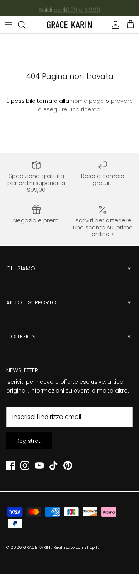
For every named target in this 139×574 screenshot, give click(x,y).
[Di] (25, 24)
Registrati (29, 441)
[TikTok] (53, 465)
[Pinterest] (67, 465)
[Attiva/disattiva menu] (8, 24)
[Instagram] (24, 465)
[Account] (113, 24)
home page (87, 101)
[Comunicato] (39, 465)
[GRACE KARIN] (69, 24)
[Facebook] (10, 465)
